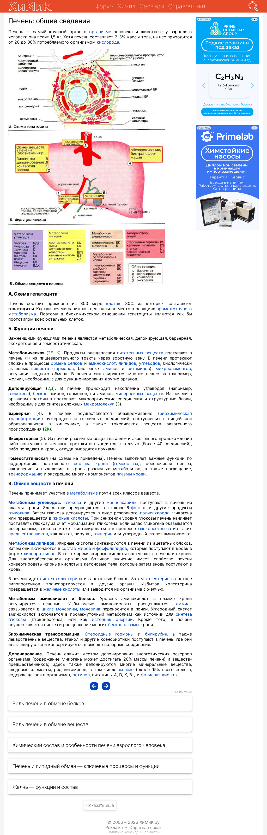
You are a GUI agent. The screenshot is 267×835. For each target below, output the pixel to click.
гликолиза (18, 512)
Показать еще (100, 805)
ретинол (81, 674)
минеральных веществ (139, 393)
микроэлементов (173, 368)
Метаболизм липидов (31, 543)
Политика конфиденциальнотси (133, 832)
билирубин (156, 634)
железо (126, 669)
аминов (111, 368)
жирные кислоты (70, 518)
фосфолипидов (111, 548)
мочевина (90, 608)
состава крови (91, 463)
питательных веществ (140, 352)
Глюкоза (72, 502)
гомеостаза (126, 463)
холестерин (157, 578)
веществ (40, 368)
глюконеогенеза (154, 528)
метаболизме (84, 493)
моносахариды (121, 502)
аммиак (184, 603)
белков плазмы (123, 624)
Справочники (186, 6)
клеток (113, 303)
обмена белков (66, 363)
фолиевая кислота (160, 674)
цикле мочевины (59, 608)
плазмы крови (131, 474)
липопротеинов (40, 553)
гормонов (64, 368)
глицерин (102, 533)
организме (100, 31)
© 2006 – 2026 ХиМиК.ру (133, 822)
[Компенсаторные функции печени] (106, 686)
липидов (127, 363)
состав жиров (76, 548)
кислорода (108, 42)
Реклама (114, 827)
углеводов (149, 363)
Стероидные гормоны (109, 634)
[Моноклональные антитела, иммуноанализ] (94, 686)
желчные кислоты (61, 589)
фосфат (138, 507)
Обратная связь (145, 827)
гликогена (18, 393)
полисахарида (154, 512)
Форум (104, 6)
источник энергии (112, 619)
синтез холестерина (61, 578)
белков (40, 393)
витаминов (139, 368)
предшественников (28, 533)
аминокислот (102, 363)
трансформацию (25, 474)
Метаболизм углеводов (34, 502)
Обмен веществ (32, 483)
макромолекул (99, 404)
